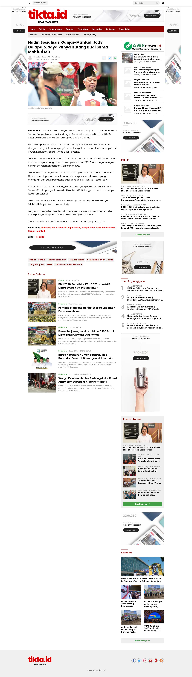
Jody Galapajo (36, 264)
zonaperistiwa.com (142, 67)
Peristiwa (110, 29)
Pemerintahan (55, 29)
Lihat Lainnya (141, 234)
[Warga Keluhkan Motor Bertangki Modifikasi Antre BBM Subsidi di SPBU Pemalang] (42, 383)
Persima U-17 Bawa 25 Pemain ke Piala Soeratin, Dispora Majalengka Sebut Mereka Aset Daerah (148, 493)
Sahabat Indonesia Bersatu (68, 264)
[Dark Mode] (162, 3)
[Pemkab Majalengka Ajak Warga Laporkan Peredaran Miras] (42, 312)
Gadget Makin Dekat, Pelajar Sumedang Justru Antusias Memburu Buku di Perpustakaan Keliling (144, 298)
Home (32, 29)
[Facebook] (133, 660)
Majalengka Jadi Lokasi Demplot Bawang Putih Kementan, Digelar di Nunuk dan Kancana (144, 317)
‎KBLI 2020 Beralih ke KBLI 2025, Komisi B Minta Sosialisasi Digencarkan (84, 285)
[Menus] (29, 3)
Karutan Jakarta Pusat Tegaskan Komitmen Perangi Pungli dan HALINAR (149, 460)
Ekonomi (70, 29)
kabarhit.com (140, 54)
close (24, 7)
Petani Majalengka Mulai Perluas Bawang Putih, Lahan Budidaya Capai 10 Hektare (145, 326)
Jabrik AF (46, 57)
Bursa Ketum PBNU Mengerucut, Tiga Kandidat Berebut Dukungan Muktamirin (85, 356)
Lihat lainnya (141, 504)
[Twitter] (139, 660)
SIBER (49, 264)
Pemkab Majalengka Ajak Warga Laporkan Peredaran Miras (86, 309)
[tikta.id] (40, 660)
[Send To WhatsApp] (115, 58)
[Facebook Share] (104, 58)
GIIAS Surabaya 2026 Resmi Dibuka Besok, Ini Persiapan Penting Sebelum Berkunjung (141, 580)
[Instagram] (145, 660)
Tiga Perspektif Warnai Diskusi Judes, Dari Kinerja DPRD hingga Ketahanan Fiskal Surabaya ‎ (141, 227)
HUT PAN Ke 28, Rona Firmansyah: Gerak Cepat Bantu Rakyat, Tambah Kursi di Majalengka (140, 217)
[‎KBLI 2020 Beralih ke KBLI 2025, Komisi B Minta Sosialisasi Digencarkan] (42, 288)
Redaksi (33, 34)
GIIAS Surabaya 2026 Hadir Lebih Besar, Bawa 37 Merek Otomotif (152, 628)
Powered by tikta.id (96, 670)
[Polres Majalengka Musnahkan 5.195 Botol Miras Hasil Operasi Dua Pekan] (42, 335)
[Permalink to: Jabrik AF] (30, 57)
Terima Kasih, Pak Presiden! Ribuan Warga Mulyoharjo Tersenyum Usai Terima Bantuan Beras (149, 482)
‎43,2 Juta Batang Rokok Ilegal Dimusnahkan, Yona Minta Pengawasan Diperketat (140, 199)
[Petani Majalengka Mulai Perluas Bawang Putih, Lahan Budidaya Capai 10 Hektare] (154, 592)
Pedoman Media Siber (51, 34)
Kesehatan (97, 29)
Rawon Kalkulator (57, 259)
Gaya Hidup (124, 29)
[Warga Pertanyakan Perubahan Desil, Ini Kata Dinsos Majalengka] (129, 471)
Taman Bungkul (76, 259)
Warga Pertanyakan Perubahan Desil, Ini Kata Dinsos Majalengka (150, 470)
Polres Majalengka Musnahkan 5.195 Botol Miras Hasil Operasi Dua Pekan (86, 332)
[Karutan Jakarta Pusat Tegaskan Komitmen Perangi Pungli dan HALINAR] (129, 459)
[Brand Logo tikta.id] (47, 16)
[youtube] (150, 660)
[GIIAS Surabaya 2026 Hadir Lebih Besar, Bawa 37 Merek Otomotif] (154, 616)
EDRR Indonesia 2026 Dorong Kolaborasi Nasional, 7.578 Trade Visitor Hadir (143, 308)
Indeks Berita (40, 3)
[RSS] (161, 660)
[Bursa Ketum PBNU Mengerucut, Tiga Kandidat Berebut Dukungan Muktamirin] (42, 359)
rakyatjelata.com (141, 80)
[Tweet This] (110, 58)
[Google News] (156, 660)
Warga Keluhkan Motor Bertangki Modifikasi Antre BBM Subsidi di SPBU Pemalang (87, 379)
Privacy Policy (89, 34)
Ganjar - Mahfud (37, 259)
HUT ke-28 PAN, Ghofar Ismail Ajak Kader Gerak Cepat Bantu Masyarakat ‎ (140, 208)
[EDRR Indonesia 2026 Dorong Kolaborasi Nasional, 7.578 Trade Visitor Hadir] (131, 592)
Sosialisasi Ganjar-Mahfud (100, 259)
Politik (42, 29)
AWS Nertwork (72, 34)
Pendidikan (83, 29)
